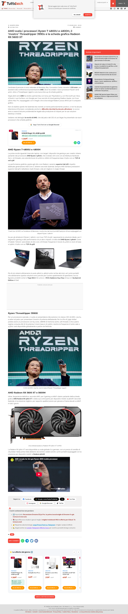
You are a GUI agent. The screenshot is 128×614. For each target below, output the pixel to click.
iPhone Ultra (12, 8)
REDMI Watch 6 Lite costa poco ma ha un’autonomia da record (106, 73)
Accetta (88, 14)
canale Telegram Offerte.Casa (38, 528)
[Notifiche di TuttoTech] (113, 3)
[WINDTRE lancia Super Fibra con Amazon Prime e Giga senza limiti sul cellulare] (89, 96)
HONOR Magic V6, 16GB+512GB (33, 133)
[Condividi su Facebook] (36, 541)
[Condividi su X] (31, 541)
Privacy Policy (57, 612)
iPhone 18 (19, 8)
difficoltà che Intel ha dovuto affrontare (57, 109)
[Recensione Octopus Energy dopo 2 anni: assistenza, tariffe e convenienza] (89, 81)
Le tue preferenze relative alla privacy (91, 612)
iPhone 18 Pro (27, 8)
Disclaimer (75, 612)
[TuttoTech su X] (62, 499)
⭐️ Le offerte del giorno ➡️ (21, 552)
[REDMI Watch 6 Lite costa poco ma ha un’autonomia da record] (89, 73)
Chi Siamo (28, 612)
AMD (12, 534)
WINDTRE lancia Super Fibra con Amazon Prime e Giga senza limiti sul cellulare (106, 96)
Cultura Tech (14, 27)
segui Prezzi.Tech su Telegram (44, 525)
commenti (78, 27)
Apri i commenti (14, 540)
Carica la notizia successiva (45, 596)
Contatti (35, 612)
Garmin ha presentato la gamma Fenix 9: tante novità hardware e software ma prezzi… (106, 88)
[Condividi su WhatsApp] (75, 142)
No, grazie (77, 14)
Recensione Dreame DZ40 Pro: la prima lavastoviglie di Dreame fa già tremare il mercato (106, 58)
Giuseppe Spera (14, 25)
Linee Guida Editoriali (45, 612)
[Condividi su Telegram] (78, 142)
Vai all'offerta (27, 142)
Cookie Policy (66, 612)
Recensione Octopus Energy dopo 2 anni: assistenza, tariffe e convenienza (106, 81)
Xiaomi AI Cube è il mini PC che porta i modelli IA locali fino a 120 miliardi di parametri (106, 66)
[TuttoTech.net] (15, 3)
